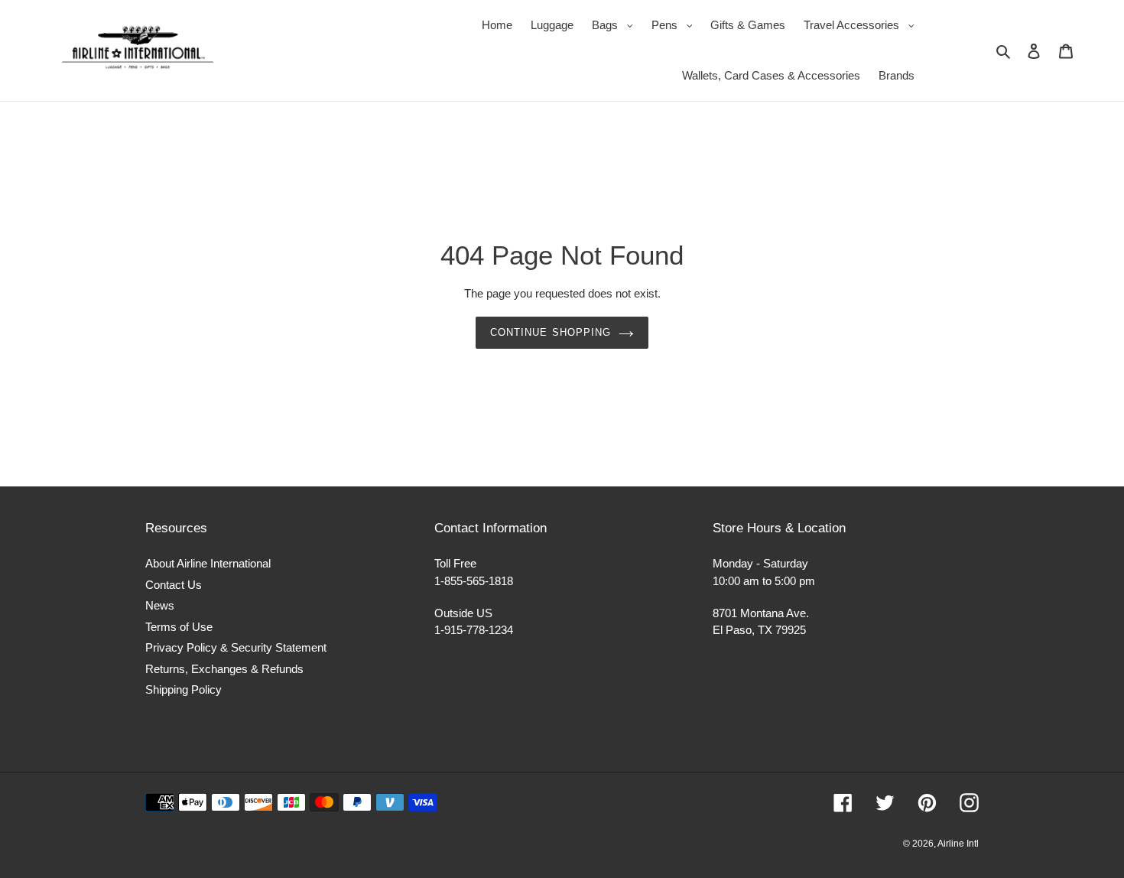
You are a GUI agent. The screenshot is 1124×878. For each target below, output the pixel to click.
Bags (616, 24)
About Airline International (208, 563)
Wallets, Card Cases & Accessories (771, 75)
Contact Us (173, 584)
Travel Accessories (863, 24)
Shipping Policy (183, 689)
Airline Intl (958, 843)
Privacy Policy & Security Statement (235, 647)
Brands (896, 75)
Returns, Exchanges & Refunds (224, 668)
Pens (675, 24)
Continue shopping (550, 332)
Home (497, 24)
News (159, 605)
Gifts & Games (747, 24)
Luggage (552, 24)
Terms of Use (179, 626)
